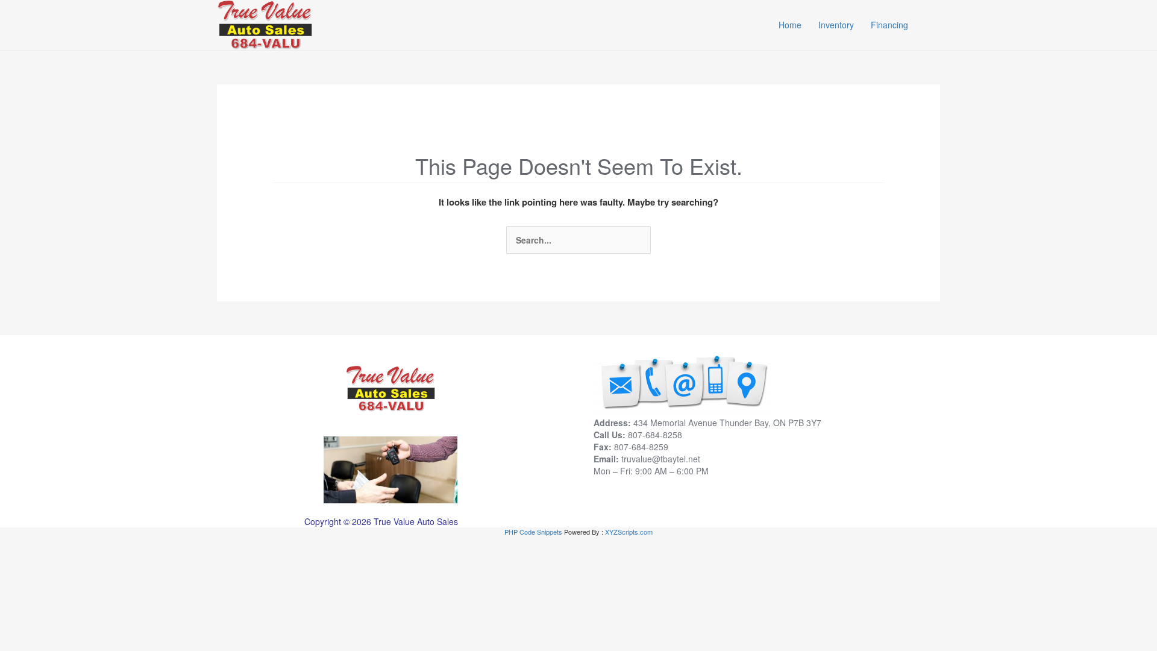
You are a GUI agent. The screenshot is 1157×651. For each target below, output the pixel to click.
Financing (889, 25)
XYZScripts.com (629, 531)
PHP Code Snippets (533, 531)
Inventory (836, 25)
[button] (934, 24)
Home (790, 25)
